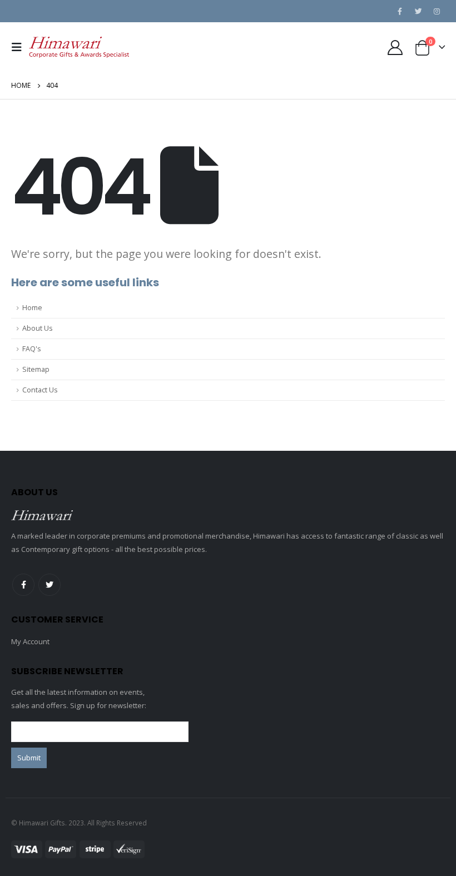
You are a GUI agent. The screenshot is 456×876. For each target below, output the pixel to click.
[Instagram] (436, 11)
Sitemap (35, 369)
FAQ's (31, 349)
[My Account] (395, 47)
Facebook (23, 585)
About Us (37, 328)
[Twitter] (418, 11)
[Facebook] (400, 11)
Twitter (49, 585)
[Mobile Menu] (20, 47)
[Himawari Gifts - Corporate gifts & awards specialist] (79, 47)
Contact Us (40, 390)
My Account (30, 641)
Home (32, 307)
